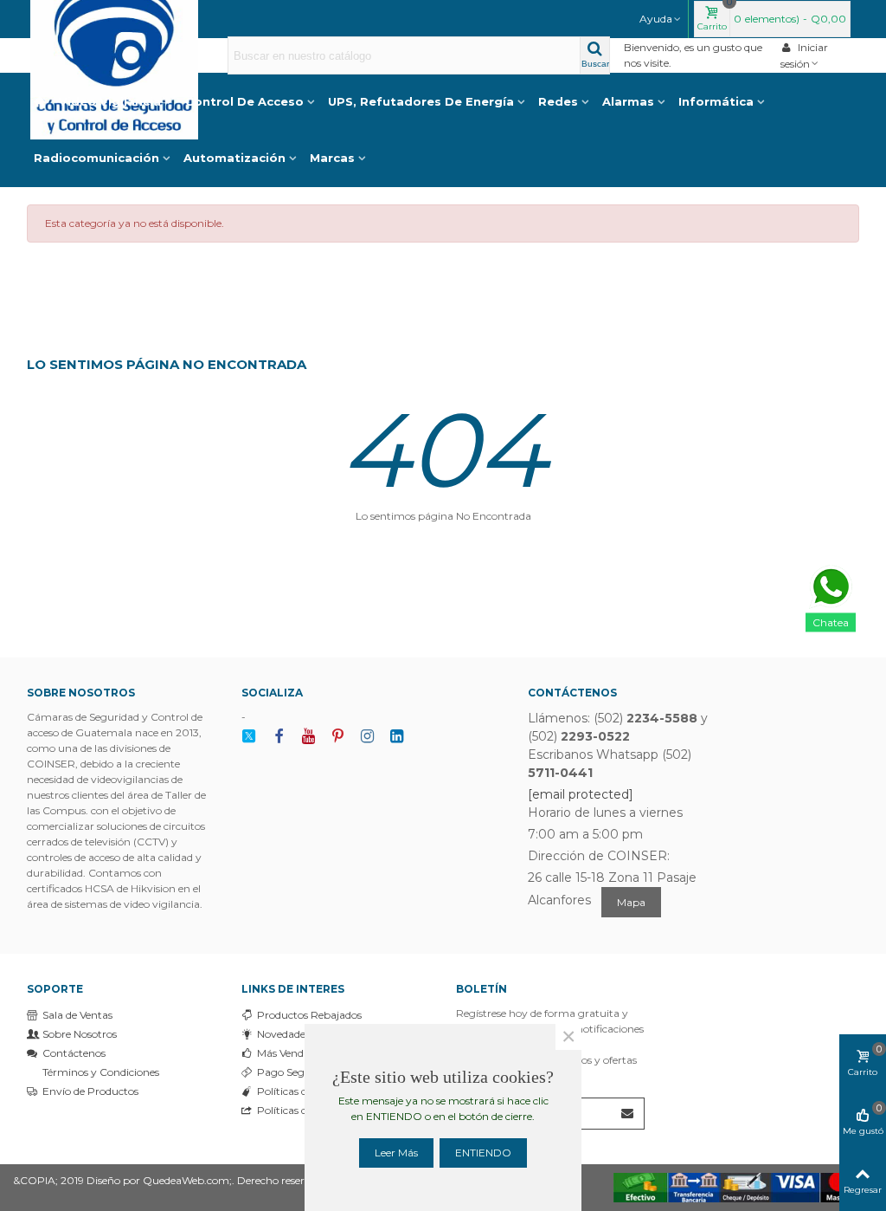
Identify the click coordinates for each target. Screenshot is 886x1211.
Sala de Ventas (77, 1014)
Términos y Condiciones (100, 1071)
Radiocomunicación (96, 158)
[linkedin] (396, 736)
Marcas (332, 158)
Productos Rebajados (309, 1014)
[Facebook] (278, 736)
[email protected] (580, 794)
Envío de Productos (90, 1091)
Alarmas (628, 101)
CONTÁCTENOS (572, 692)
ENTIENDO (483, 1152)
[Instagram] (367, 736)
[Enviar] (628, 1113)
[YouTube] (308, 736)
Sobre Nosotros (79, 1033)
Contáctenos (74, 1052)
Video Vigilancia (110, 101)
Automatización (234, 158)
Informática (716, 101)
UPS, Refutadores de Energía (421, 101)
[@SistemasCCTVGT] (249, 736)
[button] (661, 19)
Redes (558, 101)
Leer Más (396, 1152)
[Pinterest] (337, 736)
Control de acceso (244, 101)
